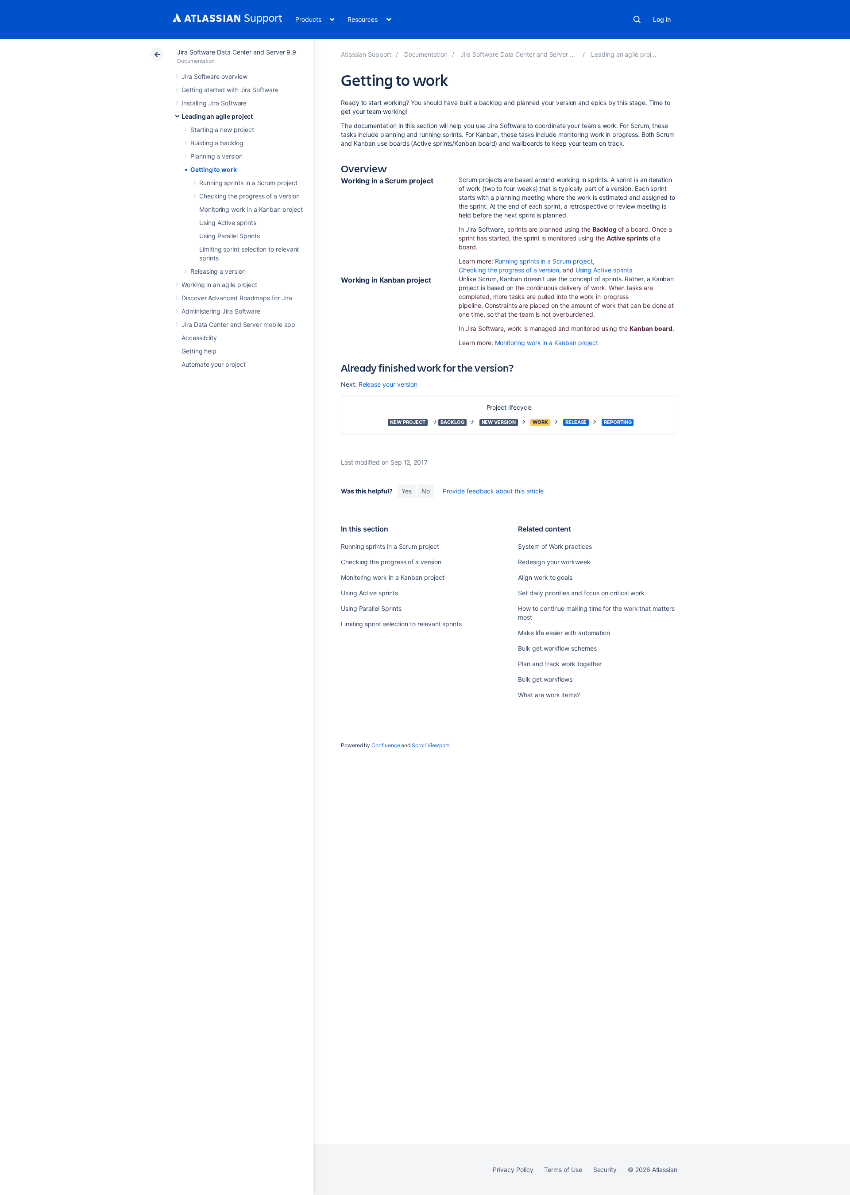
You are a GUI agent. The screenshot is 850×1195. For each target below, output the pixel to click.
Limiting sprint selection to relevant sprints (401, 624)
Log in (662, 19)
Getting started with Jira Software (230, 89)
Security (605, 1169)
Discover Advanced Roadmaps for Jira (237, 298)
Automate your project (214, 364)
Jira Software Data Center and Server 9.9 (236, 52)
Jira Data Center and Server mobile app (238, 324)
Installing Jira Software (214, 103)
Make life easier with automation (564, 632)
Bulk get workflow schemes (557, 648)
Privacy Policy (513, 1169)
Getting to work (213, 169)
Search (637, 19)
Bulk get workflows (545, 679)
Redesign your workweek (554, 562)
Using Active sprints (227, 222)
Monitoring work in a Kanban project (251, 209)
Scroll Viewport (430, 745)
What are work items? (549, 694)
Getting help (199, 351)
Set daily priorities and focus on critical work (581, 593)
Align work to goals (545, 577)
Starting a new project (222, 129)
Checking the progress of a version (249, 196)
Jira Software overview (214, 76)
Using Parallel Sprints (229, 236)
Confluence (385, 745)
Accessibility (199, 337)
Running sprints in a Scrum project (248, 182)
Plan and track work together (560, 663)
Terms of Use (563, 1169)
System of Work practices (554, 546)
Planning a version (216, 156)
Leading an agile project (217, 116)
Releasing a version (218, 271)
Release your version (388, 384)
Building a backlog (216, 143)
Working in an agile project (219, 284)
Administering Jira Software (221, 311)
